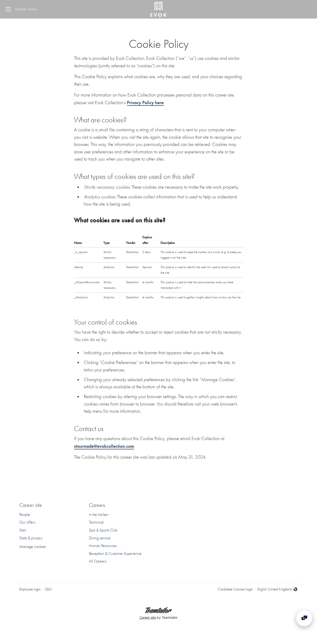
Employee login (30, 589)
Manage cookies (32, 546)
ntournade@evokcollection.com (104, 446)
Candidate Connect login (235, 589)
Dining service (99, 538)
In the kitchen (98, 514)
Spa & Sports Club (103, 530)
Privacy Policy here (145, 102)
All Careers (97, 561)
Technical (96, 522)
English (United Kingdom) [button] (274, 589)
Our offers (27, 522)
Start (22, 530)
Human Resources (103, 545)
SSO (48, 589)
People (24, 514)
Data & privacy (30, 538)
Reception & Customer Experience (115, 553)
